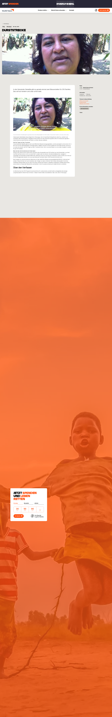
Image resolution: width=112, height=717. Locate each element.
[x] (88, 114)
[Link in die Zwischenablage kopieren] (80, 114)
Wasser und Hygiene (84, 103)
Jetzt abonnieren (84, 108)
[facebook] (82, 114)
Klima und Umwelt (84, 100)
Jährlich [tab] (36, 503)
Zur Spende (17, 516)
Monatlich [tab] (26, 503)
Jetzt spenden (103, 10)
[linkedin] (84, 114)
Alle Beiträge (6, 23)
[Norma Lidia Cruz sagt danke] (42, 114)
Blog (4, 26)
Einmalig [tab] (15, 503)
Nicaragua (9, 26)
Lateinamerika (83, 102)
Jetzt (10, 4)
